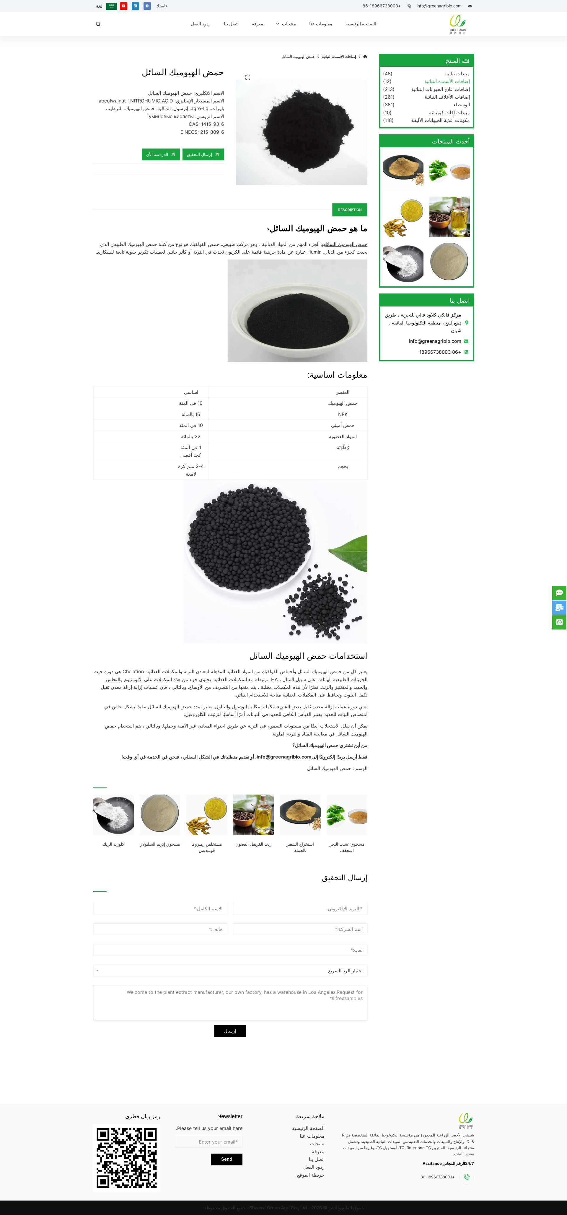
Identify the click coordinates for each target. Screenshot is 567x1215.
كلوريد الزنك (113, 844)
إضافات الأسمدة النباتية (447, 81)
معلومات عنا (312, 1136)
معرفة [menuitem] (257, 23)
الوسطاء (461, 104)
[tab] (349, 209)
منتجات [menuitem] (289, 23)
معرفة (318, 1151)
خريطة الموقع (311, 1175)
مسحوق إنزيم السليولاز (160, 844)
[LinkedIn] (135, 6)
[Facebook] (147, 6)
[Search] (98, 24)
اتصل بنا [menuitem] (231, 23)
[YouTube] (123, 6)
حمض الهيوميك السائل (346, 244)
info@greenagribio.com (439, 5)
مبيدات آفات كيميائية (449, 112)
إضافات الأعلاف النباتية (447, 97)
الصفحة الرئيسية (308, 1128)
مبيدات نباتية (457, 73)
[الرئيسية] (365, 57)
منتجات (317, 1143)
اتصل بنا (317, 1159)
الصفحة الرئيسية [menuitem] (361, 23)
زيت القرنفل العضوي (253, 844)
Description (350, 210)
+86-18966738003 (382, 5)
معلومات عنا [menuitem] (320, 23)
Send (226, 1159)
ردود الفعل (314, 1167)
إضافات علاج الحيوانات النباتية (440, 89)
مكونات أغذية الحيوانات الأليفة (440, 120)
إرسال (230, 1031)
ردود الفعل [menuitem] (201, 23)
